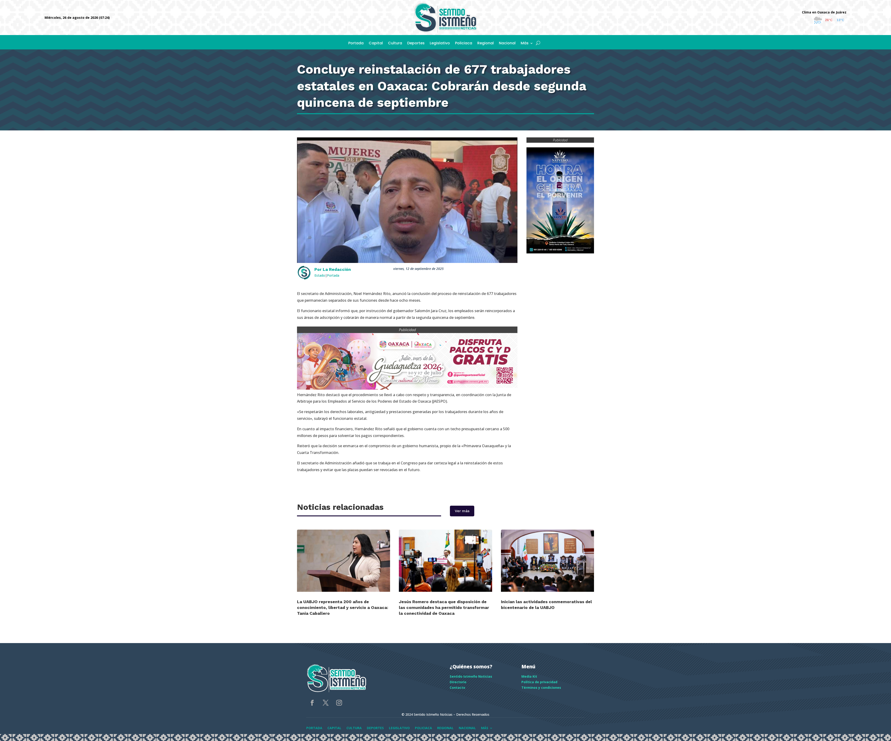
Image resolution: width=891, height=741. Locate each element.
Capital (376, 44)
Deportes (416, 44)
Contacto (457, 687)
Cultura (395, 44)
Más (525, 44)
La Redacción (337, 269)
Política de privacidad (539, 682)
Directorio (458, 682)
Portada (356, 44)
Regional (485, 44)
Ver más (462, 511)
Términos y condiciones (541, 687)
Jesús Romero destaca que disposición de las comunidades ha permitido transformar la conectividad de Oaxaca (444, 607)
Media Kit (529, 676)
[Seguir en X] (325, 703)
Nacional (507, 44)
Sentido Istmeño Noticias (471, 676)
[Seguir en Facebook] (312, 703)
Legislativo (440, 44)
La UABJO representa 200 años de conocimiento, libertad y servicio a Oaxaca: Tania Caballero (342, 607)
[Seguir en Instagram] (339, 703)
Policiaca (463, 44)
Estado (319, 275)
